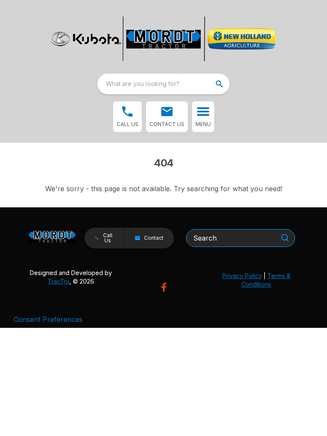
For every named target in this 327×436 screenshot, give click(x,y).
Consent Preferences (48, 319)
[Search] (285, 237)
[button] (127, 116)
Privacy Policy (242, 275)
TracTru (58, 281)
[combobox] (163, 84)
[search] (220, 84)
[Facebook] (163, 287)
